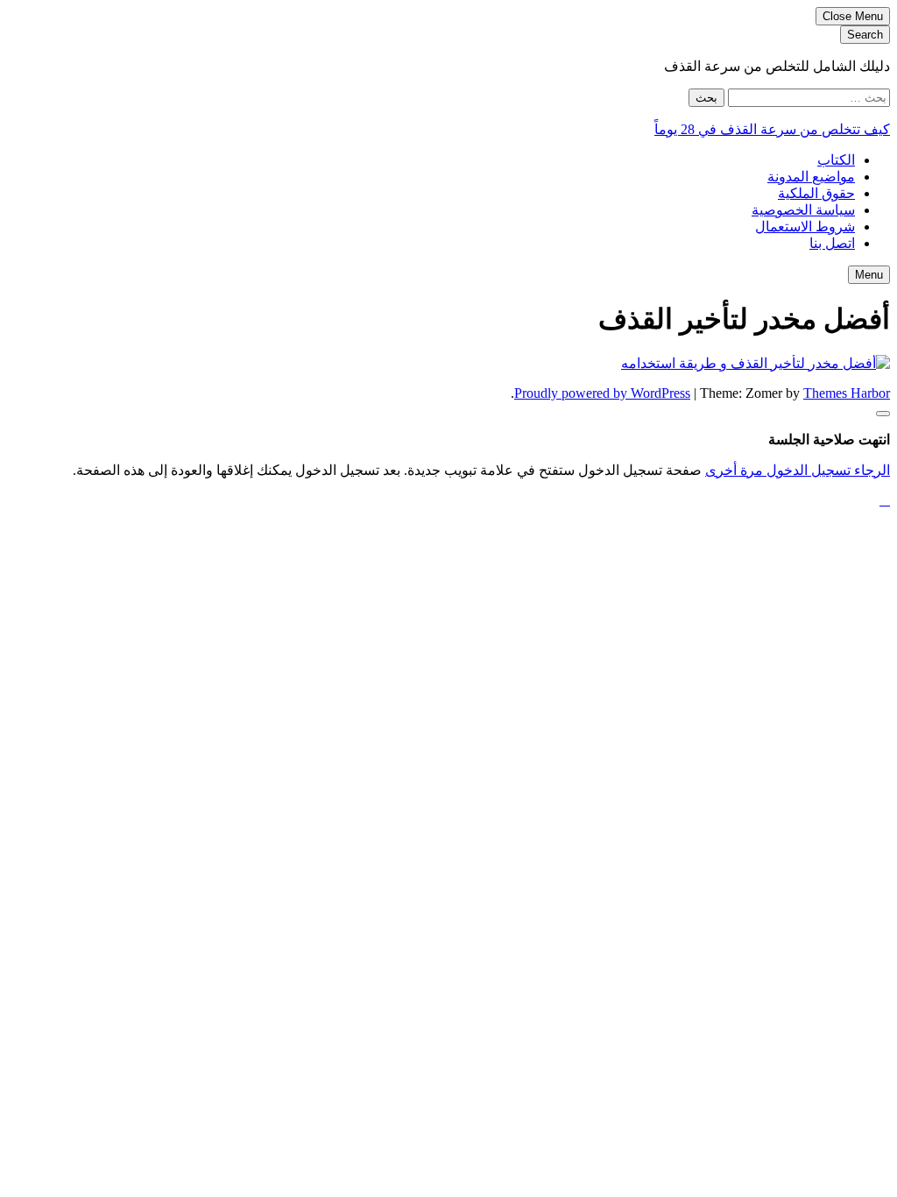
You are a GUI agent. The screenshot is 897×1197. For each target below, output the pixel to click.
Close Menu (853, 16)
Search (865, 34)
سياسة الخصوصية (803, 209)
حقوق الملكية (816, 193)
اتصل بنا (832, 243)
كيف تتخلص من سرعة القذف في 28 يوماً (772, 129)
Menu (869, 274)
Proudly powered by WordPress (602, 393)
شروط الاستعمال (805, 226)
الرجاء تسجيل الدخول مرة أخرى (797, 470)
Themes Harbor (846, 393)
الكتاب (836, 159)
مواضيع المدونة (811, 176)
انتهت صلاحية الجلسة (829, 439)
